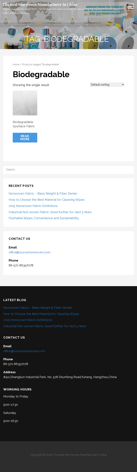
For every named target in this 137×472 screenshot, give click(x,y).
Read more (25, 137)
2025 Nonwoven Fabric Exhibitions (33, 206)
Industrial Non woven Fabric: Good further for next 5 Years (50, 212)
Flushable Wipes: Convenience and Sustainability (44, 218)
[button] (132, 6)
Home (16, 64)
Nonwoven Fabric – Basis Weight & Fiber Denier (43, 193)
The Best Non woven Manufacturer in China (40, 4)
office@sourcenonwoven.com (29, 252)
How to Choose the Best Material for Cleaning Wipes (47, 199)
